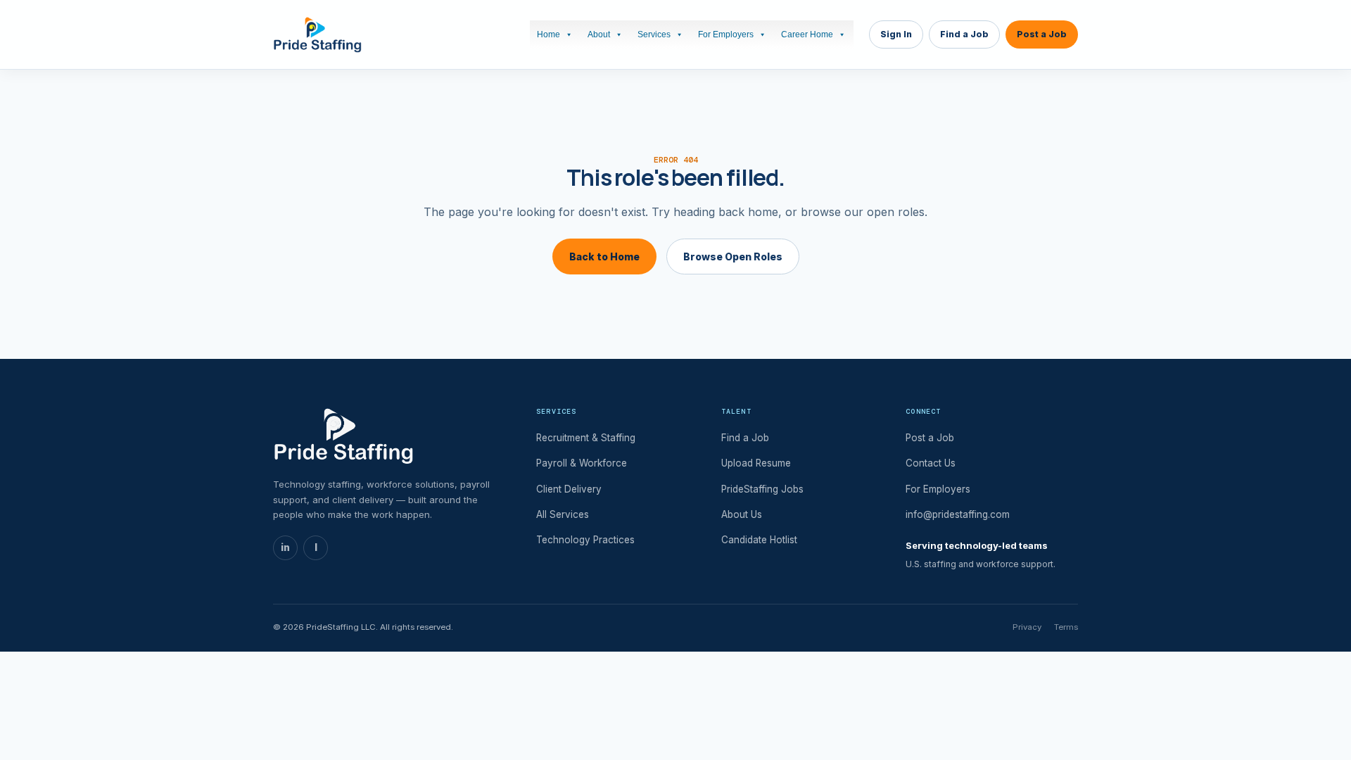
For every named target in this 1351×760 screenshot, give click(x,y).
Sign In (896, 34)
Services (654, 34)
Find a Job (964, 34)
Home (548, 34)
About (599, 34)
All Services (562, 514)
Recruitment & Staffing (585, 437)
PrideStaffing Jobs (762, 489)
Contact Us (931, 463)
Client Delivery (569, 489)
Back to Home (604, 256)
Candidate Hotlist (759, 539)
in (285, 547)
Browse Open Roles (732, 256)
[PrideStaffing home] (317, 34)
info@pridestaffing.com (958, 514)
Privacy (1027, 627)
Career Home (807, 34)
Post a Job (1042, 34)
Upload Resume (756, 463)
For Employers (726, 34)
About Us (741, 514)
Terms (1066, 627)
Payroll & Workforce (581, 463)
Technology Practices (585, 539)
